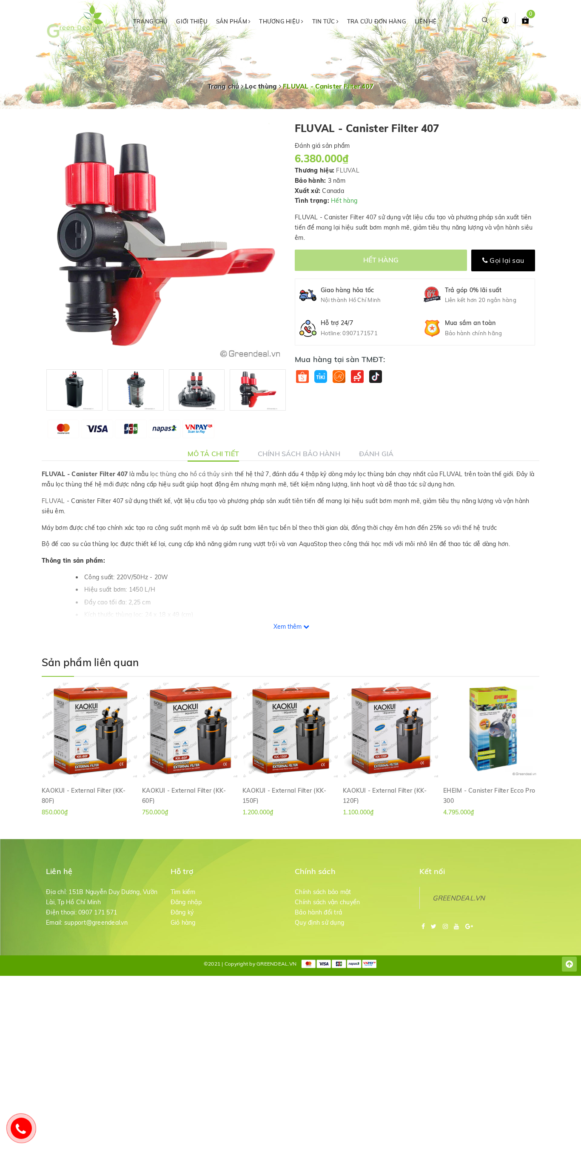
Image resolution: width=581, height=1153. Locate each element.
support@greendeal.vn (96, 922)
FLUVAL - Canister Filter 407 (85, 474)
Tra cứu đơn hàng (376, 21)
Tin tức (324, 21)
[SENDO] (357, 376)
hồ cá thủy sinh (211, 474)
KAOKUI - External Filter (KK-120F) (385, 795)
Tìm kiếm (183, 892)
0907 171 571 (97, 912)
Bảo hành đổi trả (318, 912)
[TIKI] (320, 376)
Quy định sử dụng (319, 922)
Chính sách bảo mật (323, 892)
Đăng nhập (186, 902)
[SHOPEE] (302, 376)
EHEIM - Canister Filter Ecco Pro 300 (489, 795)
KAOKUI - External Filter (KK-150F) (284, 795)
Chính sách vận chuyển (327, 902)
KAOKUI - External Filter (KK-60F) (184, 795)
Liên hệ (426, 21)
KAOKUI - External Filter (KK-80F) (83, 795)
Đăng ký (182, 912)
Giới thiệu (192, 21)
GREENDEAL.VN (459, 898)
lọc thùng (163, 474)
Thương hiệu (280, 21)
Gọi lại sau (506, 260)
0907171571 (360, 333)
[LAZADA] (338, 376)
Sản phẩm (232, 21)
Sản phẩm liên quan (90, 662)
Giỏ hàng (183, 922)
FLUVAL (347, 170)
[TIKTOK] (375, 376)
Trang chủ (150, 21)
